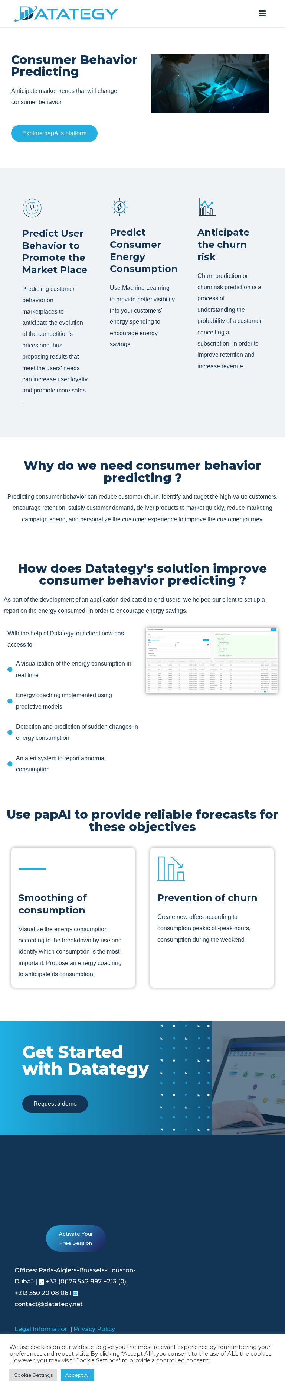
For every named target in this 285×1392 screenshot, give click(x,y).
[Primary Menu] (262, 14)
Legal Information (41, 1329)
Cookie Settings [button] (33, 1375)
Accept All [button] (77, 1375)
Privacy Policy (94, 1329)
